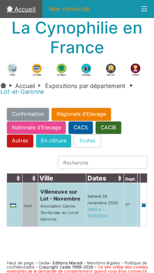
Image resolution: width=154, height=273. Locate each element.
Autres (20, 141)
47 (127, 204)
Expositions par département (90, 85)
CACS (81, 127)
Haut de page (20, 262)
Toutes (87, 141)
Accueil (24, 9)
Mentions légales (103, 262)
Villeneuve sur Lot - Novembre (60, 195)
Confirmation (28, 114)
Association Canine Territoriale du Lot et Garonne (59, 212)
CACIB (108, 127)
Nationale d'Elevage (36, 127)
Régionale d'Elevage (81, 114)
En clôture (53, 141)
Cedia (43, 262)
